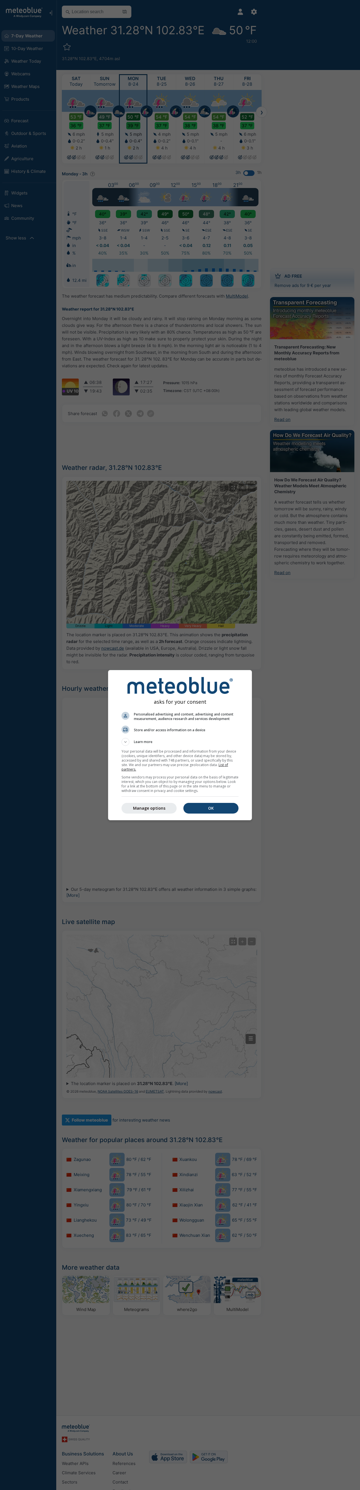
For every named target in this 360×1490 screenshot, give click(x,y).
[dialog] (180, 745)
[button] (180, 742)
